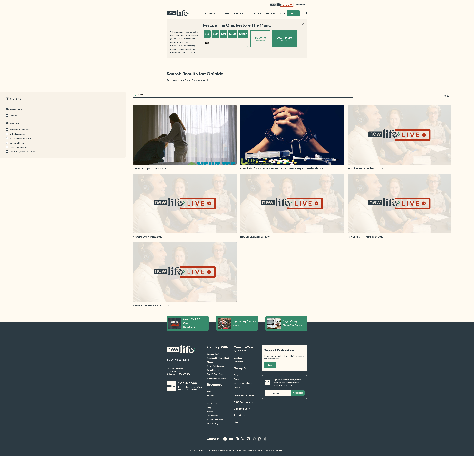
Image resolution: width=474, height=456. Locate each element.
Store (282, 13)
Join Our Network (244, 395)
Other (243, 33)
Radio (209, 391)
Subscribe (298, 393)
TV (208, 399)
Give (293, 13)
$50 (223, 33)
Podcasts (211, 395)
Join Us (236, 325)
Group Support (254, 13)
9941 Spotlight (213, 424)
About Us (239, 415)
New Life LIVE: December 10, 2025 (151, 305)
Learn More (284, 38)
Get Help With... (212, 13)
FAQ (236, 421)
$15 (207, 33)
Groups (237, 375)
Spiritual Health (213, 354)
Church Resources (215, 420)
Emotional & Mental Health (218, 358)
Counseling (238, 362)
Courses (237, 379)
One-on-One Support (233, 13)
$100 (232, 33)
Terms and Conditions (275, 450)
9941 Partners (242, 402)
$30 (215, 33)
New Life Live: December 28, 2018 (366, 168)
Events (237, 387)
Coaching (238, 358)
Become (260, 38)
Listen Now (188, 327)
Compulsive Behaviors (216, 378)
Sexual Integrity (213, 370)
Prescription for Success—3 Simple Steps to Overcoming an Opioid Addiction (281, 168)
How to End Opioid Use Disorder (150, 168)
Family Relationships (215, 366)
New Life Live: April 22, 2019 (147, 236)
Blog (209, 407)
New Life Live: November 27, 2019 (365, 236)
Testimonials (212, 415)
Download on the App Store (190, 387)
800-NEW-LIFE (178, 360)
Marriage (211, 362)
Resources (270, 13)
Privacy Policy (257, 450)
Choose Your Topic (292, 325)
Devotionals (212, 403)
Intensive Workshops (243, 383)
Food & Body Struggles (217, 374)
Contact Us (240, 408)
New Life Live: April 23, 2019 (255, 236)
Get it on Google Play (187, 389)
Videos (210, 411)
